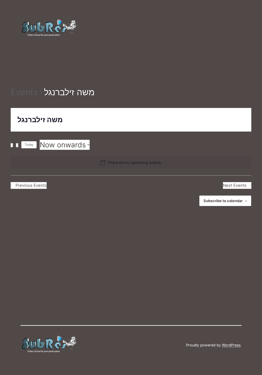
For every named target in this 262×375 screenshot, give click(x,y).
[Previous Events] (12, 145)
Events (24, 92)
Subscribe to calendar (223, 201)
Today (29, 145)
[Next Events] (17, 145)
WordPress (231, 345)
